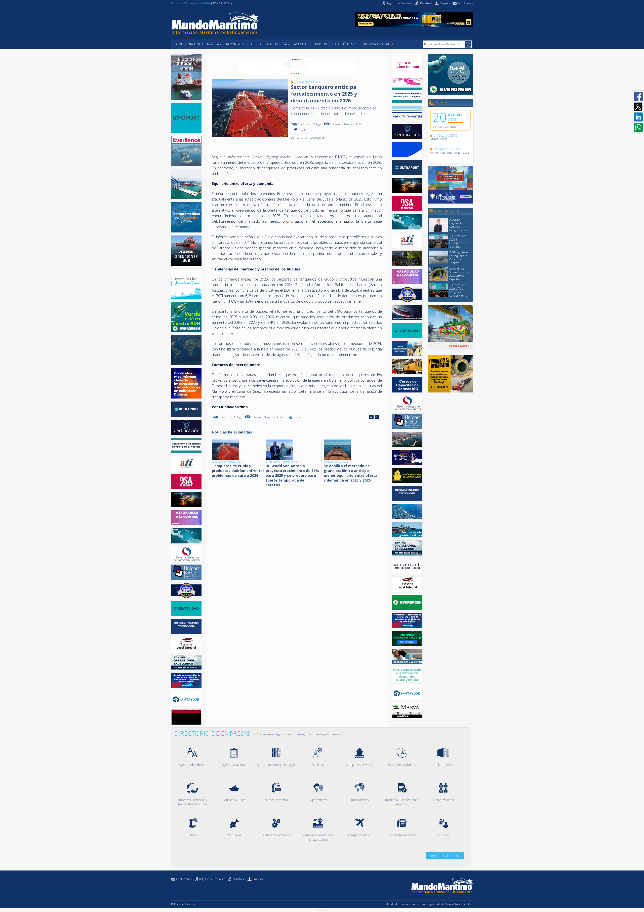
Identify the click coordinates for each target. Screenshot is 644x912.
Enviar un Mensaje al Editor (346, 124)
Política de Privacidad (184, 904)
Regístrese (239, 879)
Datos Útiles (342, 44)
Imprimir (304, 129)
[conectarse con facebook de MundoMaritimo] (638, 96)
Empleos (258, 879)
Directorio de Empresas (269, 44)
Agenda (300, 44)
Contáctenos (183, 879)
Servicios (319, 44)
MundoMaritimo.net (376, 44)
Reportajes (235, 44)
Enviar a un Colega (309, 124)
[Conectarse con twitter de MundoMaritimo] (638, 106)
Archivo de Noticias (204, 44)
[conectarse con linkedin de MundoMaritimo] (638, 117)
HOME (178, 44)
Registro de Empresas (212, 879)
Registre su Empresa (445, 856)
